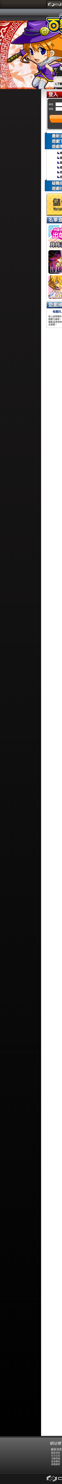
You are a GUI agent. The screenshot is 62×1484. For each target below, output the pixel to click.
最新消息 (56, 1449)
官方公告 (55, 1455)
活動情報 (55, 1458)
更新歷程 (55, 1461)
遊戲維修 (55, 1464)
